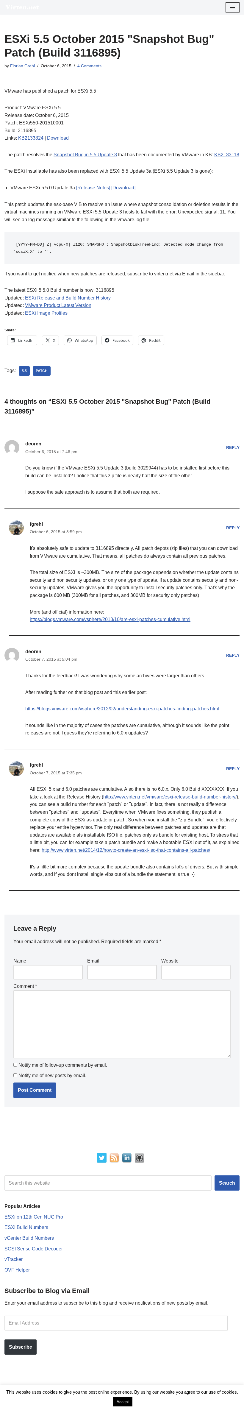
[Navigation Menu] (233, 7)
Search (227, 1183)
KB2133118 (226, 154)
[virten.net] (22, 7)
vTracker (13, 1259)
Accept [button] (123, 1402)
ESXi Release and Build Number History (68, 297)
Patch (42, 371)
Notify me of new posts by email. (52, 1075)
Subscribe (20, 1347)
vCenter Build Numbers (29, 1238)
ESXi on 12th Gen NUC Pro (33, 1216)
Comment (25, 986)
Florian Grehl (22, 65)
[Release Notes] (93, 187)
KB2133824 (30, 138)
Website (170, 960)
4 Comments (89, 65)
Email (93, 960)
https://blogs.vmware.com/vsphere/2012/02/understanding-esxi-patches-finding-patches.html (122, 708)
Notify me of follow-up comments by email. (62, 1065)
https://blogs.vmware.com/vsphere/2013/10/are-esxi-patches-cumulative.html (110, 619)
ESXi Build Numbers (26, 1227)
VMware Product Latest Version (58, 305)
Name (19, 960)
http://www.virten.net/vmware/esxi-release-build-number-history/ (170, 796)
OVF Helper (17, 1269)
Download (58, 138)
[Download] (123, 187)
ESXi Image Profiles (46, 313)
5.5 (24, 371)
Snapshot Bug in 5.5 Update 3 (85, 154)
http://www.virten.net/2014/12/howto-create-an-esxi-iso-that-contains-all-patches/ (126, 850)
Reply (233, 447)
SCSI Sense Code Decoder (33, 1248)
